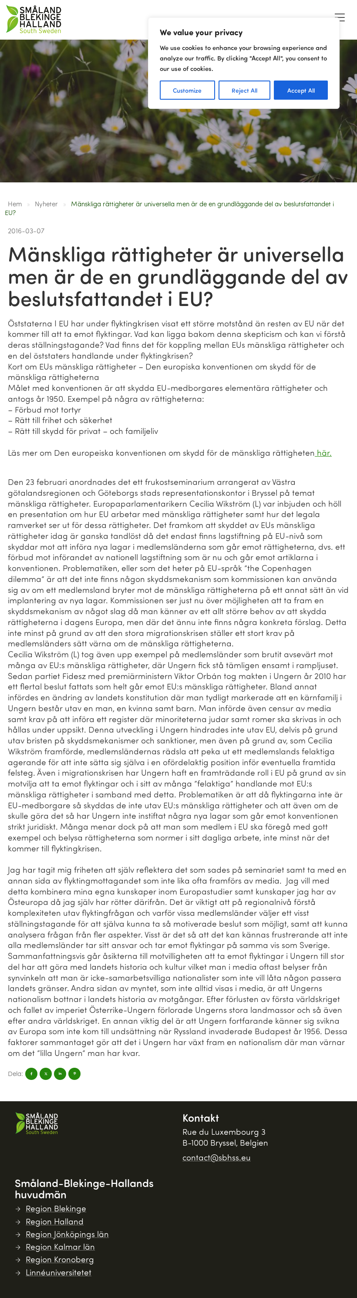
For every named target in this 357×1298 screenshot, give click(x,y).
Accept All (301, 90)
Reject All (244, 90)
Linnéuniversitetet (58, 1272)
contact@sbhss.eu (216, 1157)
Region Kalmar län (60, 1246)
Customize (187, 90)
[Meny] (339, 17)
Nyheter (46, 203)
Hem (15, 203)
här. (323, 452)
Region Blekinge (56, 1208)
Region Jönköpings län (67, 1234)
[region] (244, 63)
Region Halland (55, 1221)
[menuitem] (339, 20)
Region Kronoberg (60, 1259)
